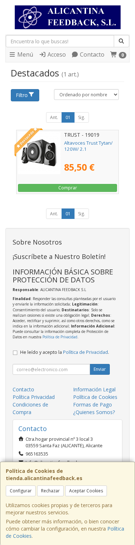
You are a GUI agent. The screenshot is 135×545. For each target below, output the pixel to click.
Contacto (91, 54)
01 (68, 117)
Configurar (21, 491)
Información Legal (94, 389)
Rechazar (50, 491)
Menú (24, 54)
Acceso (56, 54)
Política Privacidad (34, 397)
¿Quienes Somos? (94, 412)
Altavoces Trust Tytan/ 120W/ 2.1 (88, 146)
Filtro (22, 95)
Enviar (100, 369)
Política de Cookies (95, 397)
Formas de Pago (92, 404)
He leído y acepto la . (64, 352)
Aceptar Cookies (86, 491)
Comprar (67, 188)
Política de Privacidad (59, 336)
